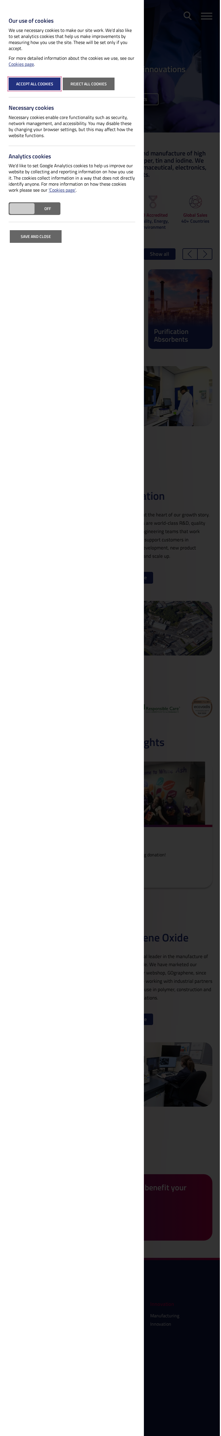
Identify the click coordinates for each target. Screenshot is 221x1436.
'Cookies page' (62, 190)
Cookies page (21, 64)
